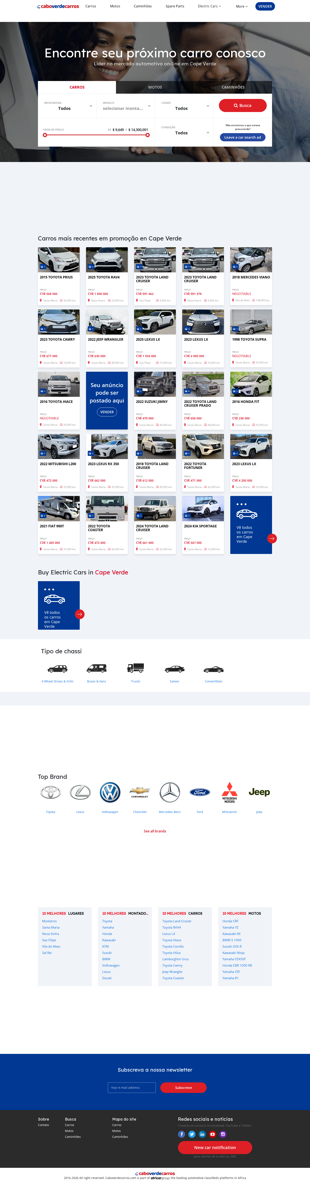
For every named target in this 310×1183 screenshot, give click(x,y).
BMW (106, 959)
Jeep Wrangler (172, 972)
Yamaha (108, 927)
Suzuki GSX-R (232, 946)
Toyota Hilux (171, 953)
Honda (107, 934)
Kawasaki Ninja (233, 953)
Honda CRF (230, 921)
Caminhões (143, 6)
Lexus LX (168, 934)
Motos (115, 6)
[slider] (45, 135)
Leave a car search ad (242, 137)
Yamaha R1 (230, 978)
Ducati (107, 978)
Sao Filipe (49, 940)
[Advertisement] (155, 195)
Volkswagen (111, 965)
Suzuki (107, 953)
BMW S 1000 (231, 940)
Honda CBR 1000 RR (237, 965)
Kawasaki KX (231, 934)
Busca (245, 105)
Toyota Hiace (171, 940)
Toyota (107, 921)
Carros (90, 6)
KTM (105, 946)
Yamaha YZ (230, 927)
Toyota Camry (172, 965)
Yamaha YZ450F (234, 959)
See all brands (155, 831)
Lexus (106, 972)
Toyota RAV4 (171, 927)
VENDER (265, 6)
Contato (43, 1125)
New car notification (215, 1147)
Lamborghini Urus (175, 959)
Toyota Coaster (173, 978)
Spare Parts (175, 6)
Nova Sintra (50, 934)
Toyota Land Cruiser (176, 921)
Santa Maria (50, 927)
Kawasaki (109, 940)
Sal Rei (47, 953)
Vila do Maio (51, 946)
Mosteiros (49, 921)
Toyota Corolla (172, 946)
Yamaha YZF (231, 972)
